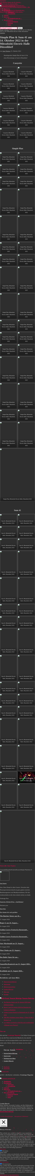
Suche (20, 28)
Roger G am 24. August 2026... (9, 4)
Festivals (10, 23)
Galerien (6, 15)
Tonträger (10, 12)
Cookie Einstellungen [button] (6, 1116)
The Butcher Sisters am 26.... (10, 916)
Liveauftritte (11, 13)
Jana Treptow (6, 51)
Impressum (7, 984)
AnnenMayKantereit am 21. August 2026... (15, 964)
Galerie (14, 870)
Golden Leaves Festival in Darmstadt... (14, 930)
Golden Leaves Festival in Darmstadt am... (12, 10)
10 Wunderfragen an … (14, 18)
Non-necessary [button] (4, 1162)
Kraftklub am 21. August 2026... (11, 971)
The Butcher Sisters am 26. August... (10, 2)
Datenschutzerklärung (10, 982)
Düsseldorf (9, 870)
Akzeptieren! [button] (18, 1116)
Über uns (6, 992)
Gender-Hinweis (8, 989)
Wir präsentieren (8, 20)
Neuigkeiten (7, 9)
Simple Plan (24, 870)
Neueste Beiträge (28, 998)
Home (2, 30)
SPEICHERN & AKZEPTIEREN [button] (9, 1175)
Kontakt (6, 994)
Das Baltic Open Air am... (9, 957)
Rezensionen (7, 10)
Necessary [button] (3, 1149)
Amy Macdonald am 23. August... (12, 943)
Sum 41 (30, 870)
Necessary (5, 1151)
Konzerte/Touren (12, 21)
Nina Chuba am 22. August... (10, 950)
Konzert (18, 870)
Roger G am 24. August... (9, 923)
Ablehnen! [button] (25, 1116)
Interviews (6, 17)
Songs (9, 25)
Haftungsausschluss (9, 987)
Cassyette (3, 870)
